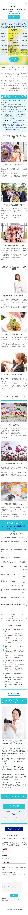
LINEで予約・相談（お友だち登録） (14, 806)
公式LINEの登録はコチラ (14, 59)
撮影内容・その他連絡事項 (8, 872)
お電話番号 (4, 855)
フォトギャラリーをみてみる (14, 796)
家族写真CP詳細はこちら (13, 129)
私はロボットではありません (11, 887)
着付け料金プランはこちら (16, 116)
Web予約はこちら (14, 17)
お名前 (3, 849)
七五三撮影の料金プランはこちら (14, 111)
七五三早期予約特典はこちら (15, 125)
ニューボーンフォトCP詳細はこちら (12, 122)
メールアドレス (5, 862)
